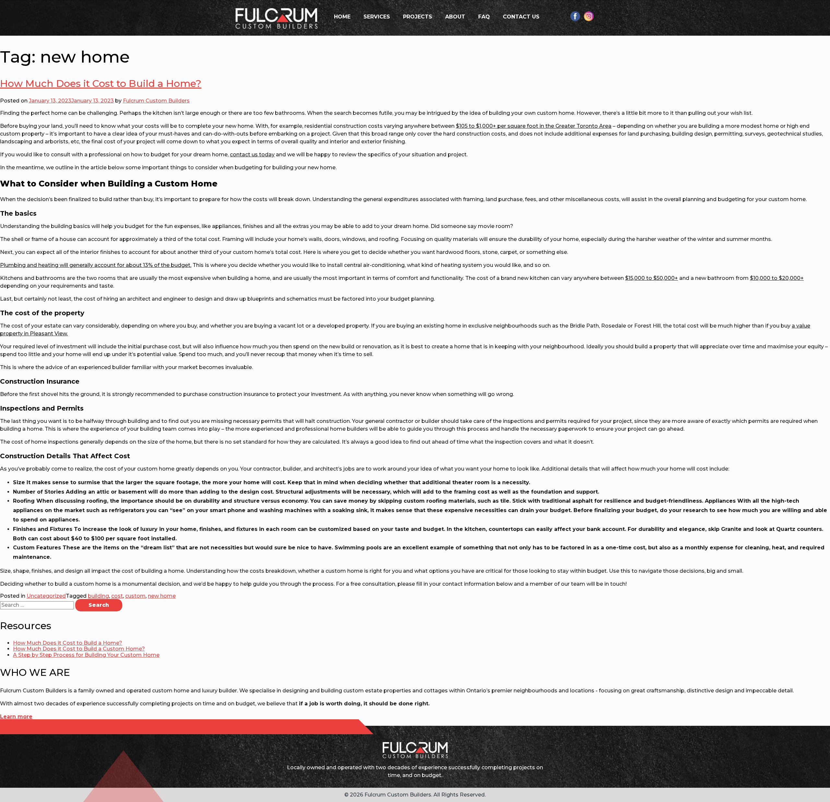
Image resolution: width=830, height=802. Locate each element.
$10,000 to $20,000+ (777, 278)
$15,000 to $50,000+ (651, 278)
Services (376, 17)
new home (162, 596)
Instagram (589, 16)
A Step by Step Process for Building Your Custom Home (86, 655)
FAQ (484, 17)
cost (117, 596)
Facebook (575, 16)
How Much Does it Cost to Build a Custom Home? (79, 649)
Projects (417, 17)
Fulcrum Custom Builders (156, 101)
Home (342, 17)
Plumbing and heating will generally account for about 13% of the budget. (95, 265)
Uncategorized (46, 596)
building (98, 596)
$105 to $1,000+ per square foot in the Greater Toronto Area (533, 126)
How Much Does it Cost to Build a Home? (100, 84)
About (455, 17)
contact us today (252, 154)
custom (135, 596)
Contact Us (521, 17)
